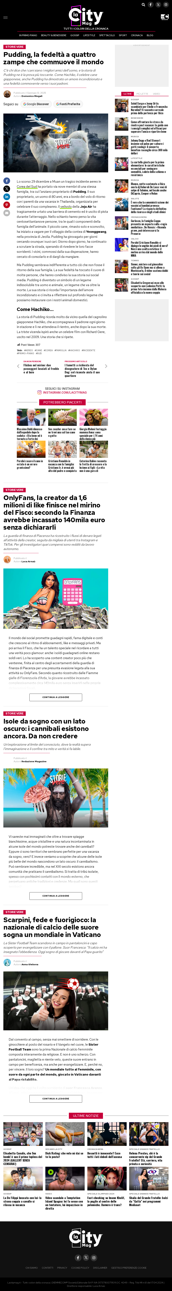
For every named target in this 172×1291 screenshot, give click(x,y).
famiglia (61, 350)
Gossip (74, 35)
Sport (123, 35)
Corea (49, 350)
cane (39, 350)
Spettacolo (107, 35)
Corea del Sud (27, 186)
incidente (89, 350)
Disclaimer (100, 1267)
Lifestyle (89, 35)
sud (39, 354)
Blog (150, 35)
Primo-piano (26, 354)
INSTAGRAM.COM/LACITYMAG (64, 392)
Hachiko (75, 350)
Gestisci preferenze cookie (128, 1267)
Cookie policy (80, 1267)
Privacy (62, 1267)
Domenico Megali (32, 96)
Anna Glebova (30, 964)
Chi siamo (32, 1267)
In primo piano (28, 35)
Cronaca (137, 35)
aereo (29, 350)
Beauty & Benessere (53, 35)
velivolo (66, 206)
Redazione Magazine (34, 761)
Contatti (47, 1267)
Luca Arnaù (28, 561)
